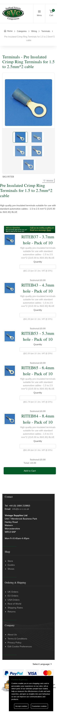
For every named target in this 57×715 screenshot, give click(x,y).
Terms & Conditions (17, 638)
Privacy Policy (14, 642)
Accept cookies (21, 706)
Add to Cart (30, 470)
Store (10, 561)
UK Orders (13, 592)
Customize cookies (39, 706)
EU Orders (13, 595)
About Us (12, 634)
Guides (11, 565)
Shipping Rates (15, 607)
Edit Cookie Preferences (20, 646)
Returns (12, 611)
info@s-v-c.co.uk (20, 509)
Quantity (38, 261)
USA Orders (13, 600)
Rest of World (14, 603)
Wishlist (49, 181)
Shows (11, 569)
